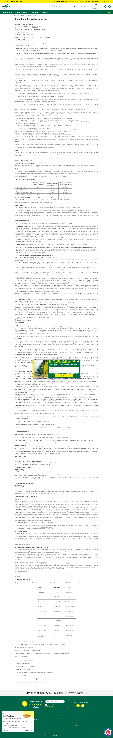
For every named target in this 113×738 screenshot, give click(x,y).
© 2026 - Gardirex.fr (56, 735)
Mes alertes (78, 727)
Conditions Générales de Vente (63, 720)
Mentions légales (60, 718)
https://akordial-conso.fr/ (79, 477)
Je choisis (17, 730)
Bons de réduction (80, 725)
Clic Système (42, 718)
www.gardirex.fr (40, 44)
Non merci (6, 730)
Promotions (42, 720)
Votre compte (80, 715)
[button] (3, 735)
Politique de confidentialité (78, 122)
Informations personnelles (82, 718)
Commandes (79, 720)
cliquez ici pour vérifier (69, 734)
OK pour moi (28, 730)
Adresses (78, 723)
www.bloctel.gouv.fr (46, 527)
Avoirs (77, 722)
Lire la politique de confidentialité (10, 725)
